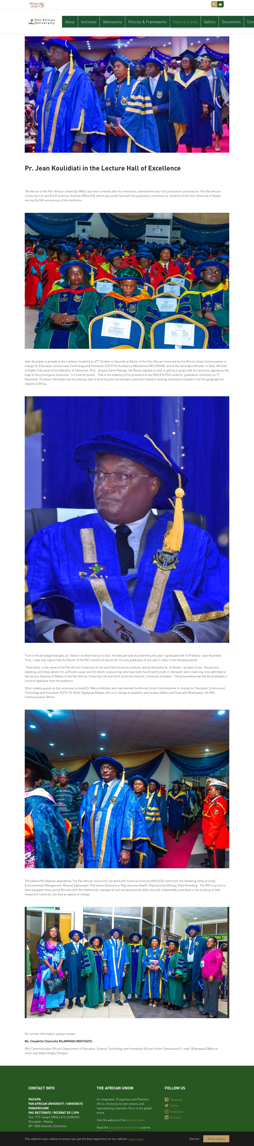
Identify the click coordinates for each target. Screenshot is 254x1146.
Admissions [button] (112, 21)
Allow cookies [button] (216, 1139)
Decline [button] (194, 1139)
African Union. (135, 1120)
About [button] (70, 21)
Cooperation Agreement (124, 1127)
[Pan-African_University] (41, 22)
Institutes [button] (89, 21)
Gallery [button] (210, 21)
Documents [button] (231, 21)
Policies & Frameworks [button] (147, 21)
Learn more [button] (136, 1139)
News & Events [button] (185, 21)
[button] (34, 962)
